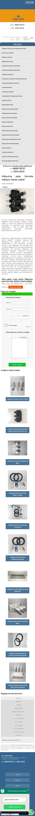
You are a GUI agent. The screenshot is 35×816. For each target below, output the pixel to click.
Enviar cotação (17, 365)
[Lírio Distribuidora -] (17, 15)
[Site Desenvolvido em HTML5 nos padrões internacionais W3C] (14, 814)
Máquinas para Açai (7, 126)
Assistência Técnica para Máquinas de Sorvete (14, 48)
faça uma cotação (15, 287)
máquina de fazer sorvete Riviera (17, 399)
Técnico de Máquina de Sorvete (10, 161)
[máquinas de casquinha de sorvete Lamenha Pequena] (17, 639)
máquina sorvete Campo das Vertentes (17, 526)
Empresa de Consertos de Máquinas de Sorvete (14, 78)
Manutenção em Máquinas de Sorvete (12, 96)
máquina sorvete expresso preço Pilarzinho (17, 590)
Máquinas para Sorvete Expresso (10, 135)
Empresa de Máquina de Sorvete (10, 83)
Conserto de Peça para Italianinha (11, 65)
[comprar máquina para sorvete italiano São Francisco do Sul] (17, 415)
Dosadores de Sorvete (7, 74)
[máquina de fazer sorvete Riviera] (17, 385)
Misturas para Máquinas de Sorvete (11, 139)
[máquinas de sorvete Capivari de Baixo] (17, 447)
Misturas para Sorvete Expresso (10, 143)
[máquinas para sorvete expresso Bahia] (17, 607)
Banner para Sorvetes (8, 53)
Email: (9, 309)
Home (17, 774)
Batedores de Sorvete (7, 61)
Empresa (17, 780)
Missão (17, 785)
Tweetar (5, 187)
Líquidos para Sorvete (7, 91)
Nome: (8, 302)
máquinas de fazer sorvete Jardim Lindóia (17, 494)
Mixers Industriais (6, 148)
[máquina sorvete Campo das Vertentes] (17, 511)
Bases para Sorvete (7, 57)
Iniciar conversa (14, 807)
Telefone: (26, 316)
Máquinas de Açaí (6, 100)
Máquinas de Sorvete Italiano (9, 113)
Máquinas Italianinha (7, 122)
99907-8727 (19, 25)
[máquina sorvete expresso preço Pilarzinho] (17, 575)
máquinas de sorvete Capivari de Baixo (17, 462)
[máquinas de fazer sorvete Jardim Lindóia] (17, 479)
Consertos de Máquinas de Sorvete (11, 70)
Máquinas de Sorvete (7, 104)
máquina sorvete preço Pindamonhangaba (17, 558)
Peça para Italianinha (7, 152)
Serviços (17, 44)
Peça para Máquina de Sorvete (10, 156)
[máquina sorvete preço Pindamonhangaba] (17, 543)
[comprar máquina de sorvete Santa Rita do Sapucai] (17, 671)
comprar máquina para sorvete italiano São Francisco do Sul (17, 430)
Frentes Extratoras (7, 87)
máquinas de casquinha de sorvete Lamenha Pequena (18, 654)
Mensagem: (24, 337)
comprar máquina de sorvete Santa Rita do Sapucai (17, 686)
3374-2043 (19, 28)
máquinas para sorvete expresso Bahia (17, 622)
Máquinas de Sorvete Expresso (10, 109)
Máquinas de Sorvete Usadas (9, 117)
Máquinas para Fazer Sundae (10, 130)
